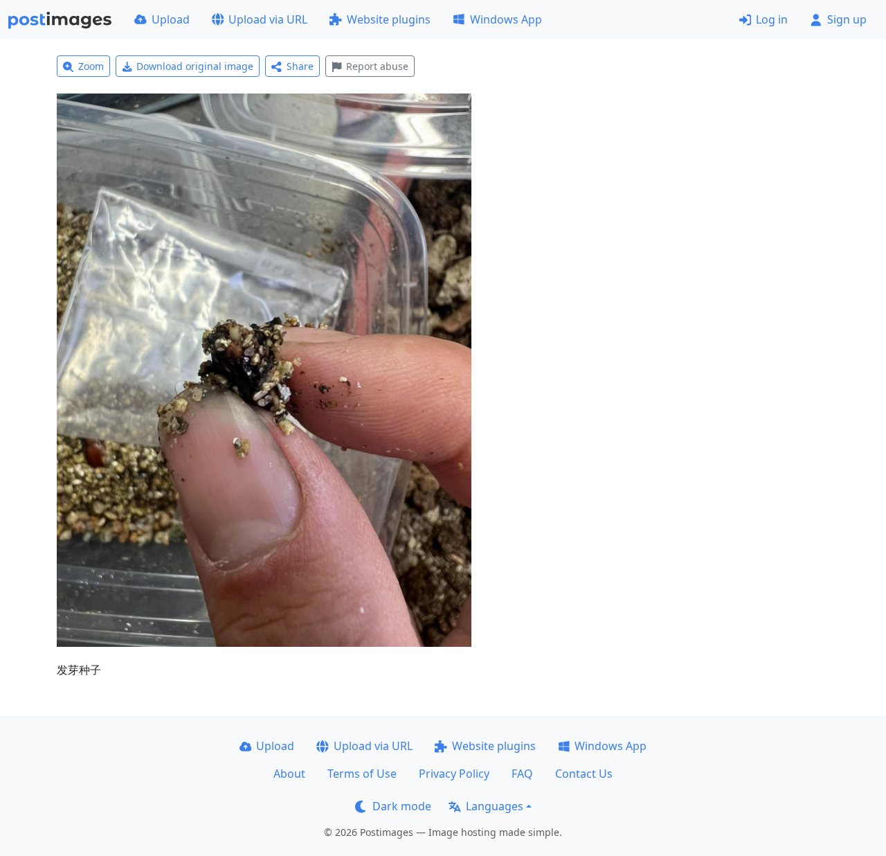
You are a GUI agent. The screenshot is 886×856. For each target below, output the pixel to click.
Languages (494, 806)
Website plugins (389, 19)
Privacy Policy (454, 773)
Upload (171, 19)
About (289, 773)
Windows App (506, 19)
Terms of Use (362, 773)
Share (300, 66)
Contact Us (584, 773)
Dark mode (401, 806)
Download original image (194, 66)
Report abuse (377, 66)
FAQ (522, 773)
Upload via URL (267, 19)
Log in (772, 19)
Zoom (91, 66)
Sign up (847, 19)
